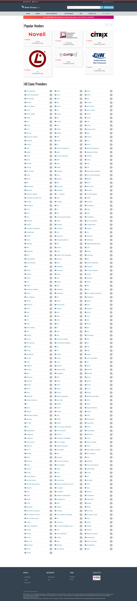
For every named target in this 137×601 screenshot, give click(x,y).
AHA (38, 121)
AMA (99, 133)
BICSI (99, 183)
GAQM (99, 274)
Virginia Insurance (99, 534)
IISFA (68, 331)
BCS (68, 183)
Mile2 (38, 373)
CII (68, 209)
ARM (68, 160)
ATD (99, 167)
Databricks (99, 240)
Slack (99, 488)
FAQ (81, 13)
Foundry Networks (99, 270)
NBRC (38, 389)
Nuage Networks (99, 408)
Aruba (99, 160)
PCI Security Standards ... (68, 427)
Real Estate (68, 450)
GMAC (99, 282)
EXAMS (38, 13)
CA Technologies (99, 194)
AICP (68, 125)
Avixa (68, 175)
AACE (99, 91)
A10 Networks (38, 91)
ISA (99, 343)
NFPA (99, 400)
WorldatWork (99, 545)
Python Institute (99, 442)
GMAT (38, 286)
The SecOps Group (38, 518)
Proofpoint (38, 438)
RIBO (38, 457)
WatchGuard (99, 537)
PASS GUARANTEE (51, 13)
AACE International (38, 95)
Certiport (68, 202)
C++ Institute (68, 194)
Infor (68, 335)
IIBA (99, 328)
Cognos (38, 225)
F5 (38, 266)
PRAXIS (68, 434)
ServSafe (99, 480)
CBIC (68, 198)
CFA (68, 205)
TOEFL (38, 522)
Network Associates (99, 396)
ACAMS (99, 102)
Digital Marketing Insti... (99, 244)
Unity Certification (38, 526)
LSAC (68, 362)
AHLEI (38, 125)
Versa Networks (68, 534)
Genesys (99, 278)
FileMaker (68, 266)
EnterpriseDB (38, 259)
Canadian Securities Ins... (38, 198)
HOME (28, 13)
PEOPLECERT (68, 431)
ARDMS (99, 156)
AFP (68, 118)
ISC (68, 347)
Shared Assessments (38, 484)
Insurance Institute (68, 339)
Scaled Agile (99, 469)
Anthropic (38, 141)
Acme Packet (99, 110)
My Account (28, 1)
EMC (38, 255)
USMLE (38, 530)
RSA (99, 457)
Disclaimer (72, 577)
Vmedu (68, 537)
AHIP (99, 121)
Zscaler (38, 553)
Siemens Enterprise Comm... (68, 484)
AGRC (99, 118)
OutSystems (99, 419)
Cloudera (38, 221)
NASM (99, 385)
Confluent (68, 228)
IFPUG (99, 324)
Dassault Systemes (68, 240)
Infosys (38, 339)
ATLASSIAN (38, 171)
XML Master (68, 549)
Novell (68, 408)
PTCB (99, 438)
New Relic (68, 400)
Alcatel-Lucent (99, 129)
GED (68, 278)
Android (99, 137)
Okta (68, 415)
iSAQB (38, 347)
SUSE (38, 503)
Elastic (99, 251)
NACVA (99, 381)
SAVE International (99, 465)
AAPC (68, 99)
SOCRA (99, 492)
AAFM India (38, 99)
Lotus (38, 362)
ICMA (68, 320)
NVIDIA (68, 411)
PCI (38, 427)
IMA (99, 331)
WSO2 (38, 549)
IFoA (68, 324)
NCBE (68, 389)
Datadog (38, 244)
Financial (99, 266)
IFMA (38, 324)
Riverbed (68, 457)
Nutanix (38, 411)
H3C (99, 289)
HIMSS (38, 301)
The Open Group (99, 514)
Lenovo (38, 358)
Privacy (71, 579)
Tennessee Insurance (38, 511)
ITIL (68, 350)
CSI (99, 232)
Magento (38, 366)
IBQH (68, 316)
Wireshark (38, 545)
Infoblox (38, 335)
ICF (38, 320)
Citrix (99, 213)
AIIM (38, 129)
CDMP (99, 198)
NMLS (99, 404)
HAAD (38, 293)
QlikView (38, 446)
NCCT (99, 389)
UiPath (99, 522)
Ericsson (68, 259)
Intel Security (38, 343)
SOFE (38, 495)
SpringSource (68, 499)
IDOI (99, 320)
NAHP (68, 385)
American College (38, 137)
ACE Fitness (99, 106)
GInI (38, 282)
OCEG (99, 411)
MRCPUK (38, 377)
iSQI (99, 347)
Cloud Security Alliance (68, 217)
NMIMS (68, 404)
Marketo (68, 366)
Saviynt (38, 469)
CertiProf (99, 202)
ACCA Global (38, 106)
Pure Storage (68, 442)
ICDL (99, 316)
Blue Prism (99, 186)
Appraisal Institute (99, 152)
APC (99, 141)
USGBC (99, 526)
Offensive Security (38, 415)
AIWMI (68, 129)
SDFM (68, 476)
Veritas (38, 534)
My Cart (36, 1)
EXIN (68, 263)
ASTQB (38, 167)
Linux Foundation (99, 358)
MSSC (99, 377)
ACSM (99, 114)
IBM (38, 316)
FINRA (38, 270)
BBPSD (99, 179)
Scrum (99, 473)
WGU (68, 541)
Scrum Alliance (38, 476)
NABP (68, 381)
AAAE (68, 91)
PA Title (38, 423)
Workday (68, 545)
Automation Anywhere (99, 171)
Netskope (38, 396)
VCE (68, 530)
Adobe (38, 118)
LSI (99, 362)
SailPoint (99, 461)
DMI (38, 247)
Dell (68, 244)
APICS (99, 144)
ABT (68, 102)
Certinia (38, 202)
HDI (68, 297)
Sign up (111, 1)
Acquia (68, 114)
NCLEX (68, 392)
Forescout (68, 270)
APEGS (38, 144)
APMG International (68, 148)
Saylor (68, 469)
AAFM (99, 95)
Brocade (99, 190)
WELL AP (38, 541)
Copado (99, 228)
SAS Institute (68, 465)
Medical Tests (68, 369)
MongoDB (68, 373)
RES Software (99, 453)
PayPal (68, 423)
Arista (38, 160)
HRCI (99, 305)
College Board (99, 225)
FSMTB (38, 274)
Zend (99, 549)
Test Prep (99, 511)
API (68, 144)
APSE (38, 156)
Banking (68, 179)
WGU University (99, 541)
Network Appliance (68, 396)
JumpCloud (38, 354)
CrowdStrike (38, 232)
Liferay (68, 358)
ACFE (38, 110)
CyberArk (99, 236)
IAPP (68, 312)
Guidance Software (38, 289)
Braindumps (28, 577)
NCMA (99, 392)
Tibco (99, 518)
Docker (68, 247)
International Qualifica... (68, 343)
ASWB (68, 167)
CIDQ (38, 209)
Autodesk (68, 171)
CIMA (99, 209)
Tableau (68, 507)
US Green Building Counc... (68, 526)
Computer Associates (38, 228)
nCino (38, 392)
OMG (99, 415)
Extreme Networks (99, 263)
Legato (99, 354)
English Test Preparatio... (68, 255)
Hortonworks (68, 305)
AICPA (99, 125)
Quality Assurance (68, 446)
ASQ (99, 163)
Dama (38, 240)
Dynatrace (38, 251)
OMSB (68, 419)
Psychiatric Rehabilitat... (68, 438)
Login (105, 1)
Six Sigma (68, 488)
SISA (99, 484)
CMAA (68, 221)
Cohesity (68, 225)
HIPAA (68, 301)
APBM (68, 141)
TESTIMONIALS (68, 13)
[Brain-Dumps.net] (31, 7)
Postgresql (38, 434)
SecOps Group (38, 480)
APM (38, 148)
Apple (68, 152)
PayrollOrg (99, 423)
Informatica (99, 335)
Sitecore (38, 488)
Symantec (38, 507)
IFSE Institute (38, 328)
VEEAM (99, 530)
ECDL (68, 251)
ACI (68, 110)
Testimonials (51, 577)
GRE (68, 286)
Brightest (38, 190)
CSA (68, 232)
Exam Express (38, 263)
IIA (68, 328)
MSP (68, 377)
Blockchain (38, 186)
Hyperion (99, 308)
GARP (38, 278)
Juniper (68, 354)
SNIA (38, 492)
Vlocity (38, 537)
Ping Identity (99, 431)
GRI (99, 286)
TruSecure (68, 522)
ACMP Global (38, 114)
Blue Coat (68, 186)
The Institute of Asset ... (38, 514)
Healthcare (99, 297)
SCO (68, 473)
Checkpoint (99, 205)
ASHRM (38, 163)
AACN (68, 95)
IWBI (99, 350)
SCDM (38, 473)
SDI (99, 476)
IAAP (38, 312)
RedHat (38, 453)
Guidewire (68, 289)
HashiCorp (68, 293)
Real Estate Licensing (99, 450)
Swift (68, 503)
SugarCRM (99, 499)
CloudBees (99, 217)
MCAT (99, 366)
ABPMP (38, 102)
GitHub (68, 282)
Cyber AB (68, 236)
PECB (99, 427)
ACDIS (68, 106)
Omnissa (38, 419)
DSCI (99, 247)
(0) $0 (110, 7)
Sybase (99, 503)
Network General (38, 400)
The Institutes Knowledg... (68, 514)
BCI (38, 183)
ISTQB (38, 350)
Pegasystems (38, 431)
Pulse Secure (38, 442)
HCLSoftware (38, 297)
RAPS (38, 450)
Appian (38, 152)
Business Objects (38, 194)
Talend (99, 507)
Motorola (99, 373)
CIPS (38, 213)
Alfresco (38, 133)
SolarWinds (99, 495)
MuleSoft (38, 381)
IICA (38, 331)
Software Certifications (68, 495)
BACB (38, 179)
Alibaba (68, 133)
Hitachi (99, 301)
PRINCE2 (99, 434)
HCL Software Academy (99, 293)
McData (38, 369)
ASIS (68, 163)
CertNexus (38, 205)
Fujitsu (68, 274)
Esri (99, 259)
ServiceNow (68, 480)
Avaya (38, 175)
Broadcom (68, 190)
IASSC (99, 312)
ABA (99, 99)
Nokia (38, 408)
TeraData (68, 511)
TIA (68, 518)
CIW (38, 217)
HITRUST (38, 305)
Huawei (68, 308)
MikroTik (99, 369)
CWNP (38, 236)
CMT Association (99, 221)
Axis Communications (99, 175)
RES (68, 453)
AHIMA (68, 121)
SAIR (38, 465)
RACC (99, 446)
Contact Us (92, 13)
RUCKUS (38, 461)
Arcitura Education (68, 156)
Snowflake (68, 492)
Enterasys (99, 255)
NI (38, 404)
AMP (68, 137)
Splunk (38, 499)
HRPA (38, 308)
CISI (68, 213)
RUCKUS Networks (68, 461)
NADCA (38, 385)
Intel (99, 339)
